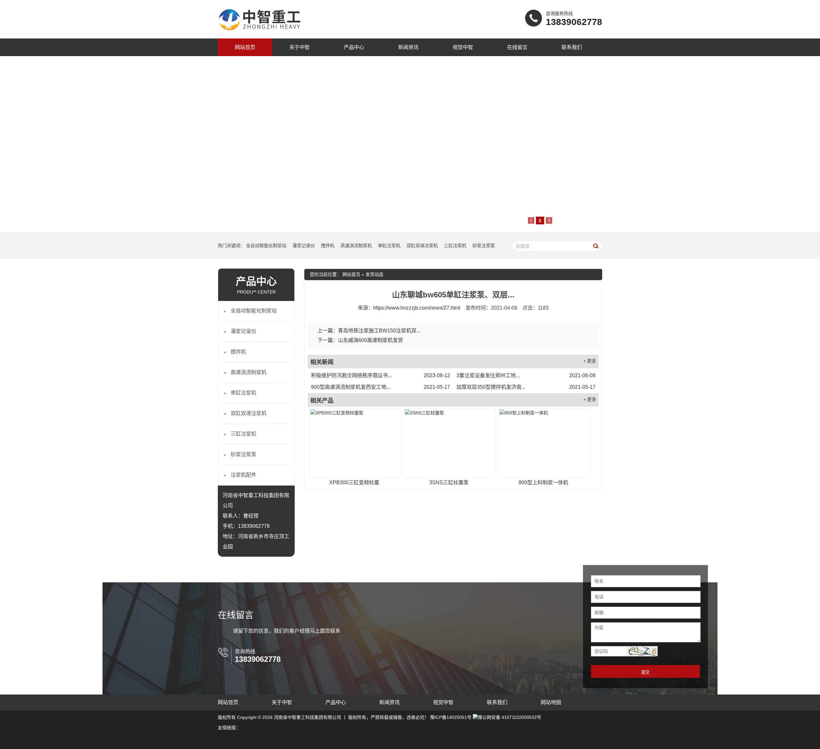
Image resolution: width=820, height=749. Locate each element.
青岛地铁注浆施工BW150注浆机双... (379, 330)
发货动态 (374, 274)
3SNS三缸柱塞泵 (449, 482)
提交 (645, 672)
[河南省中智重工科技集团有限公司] (259, 31)
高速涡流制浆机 (356, 245)
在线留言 (517, 47)
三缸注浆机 (455, 245)
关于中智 (299, 47)
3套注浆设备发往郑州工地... (525, 375)
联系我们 (572, 47)
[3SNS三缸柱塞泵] (450, 443)
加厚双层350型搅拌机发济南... (525, 387)
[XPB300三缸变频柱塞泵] (355, 443)
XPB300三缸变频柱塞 (354, 482)
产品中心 (354, 47)
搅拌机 (327, 245)
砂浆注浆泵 (483, 245)
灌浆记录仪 (303, 245)
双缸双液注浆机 (422, 245)
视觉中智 (463, 47)
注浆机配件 (243, 475)
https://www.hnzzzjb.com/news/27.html (416, 308)
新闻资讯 (408, 47)
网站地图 (551, 702)
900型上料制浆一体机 (543, 482)
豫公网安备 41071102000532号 (509, 717)
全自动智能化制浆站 (266, 245)
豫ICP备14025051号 (451, 717)
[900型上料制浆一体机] (544, 443)
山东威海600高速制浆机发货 (370, 340)
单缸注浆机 (389, 245)
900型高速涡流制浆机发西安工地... (380, 387)
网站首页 (245, 47)
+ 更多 (589, 360)
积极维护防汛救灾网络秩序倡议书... (380, 375)
